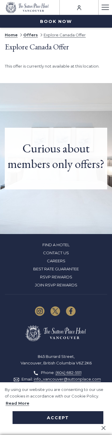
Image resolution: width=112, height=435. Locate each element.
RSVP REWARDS (56, 277)
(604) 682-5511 (69, 372)
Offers (30, 34)
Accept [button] (58, 417)
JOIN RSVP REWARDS (56, 285)
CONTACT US (56, 252)
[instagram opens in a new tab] (40, 310)
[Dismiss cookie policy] (103, 427)
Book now (56, 21)
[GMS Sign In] (79, 7)
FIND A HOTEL (56, 244)
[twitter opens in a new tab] (55, 310)
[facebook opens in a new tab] (71, 310)
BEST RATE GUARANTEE (56, 268)
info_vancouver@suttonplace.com (67, 379)
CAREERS (56, 260)
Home (11, 34)
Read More (17, 403)
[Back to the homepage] (27, 7)
